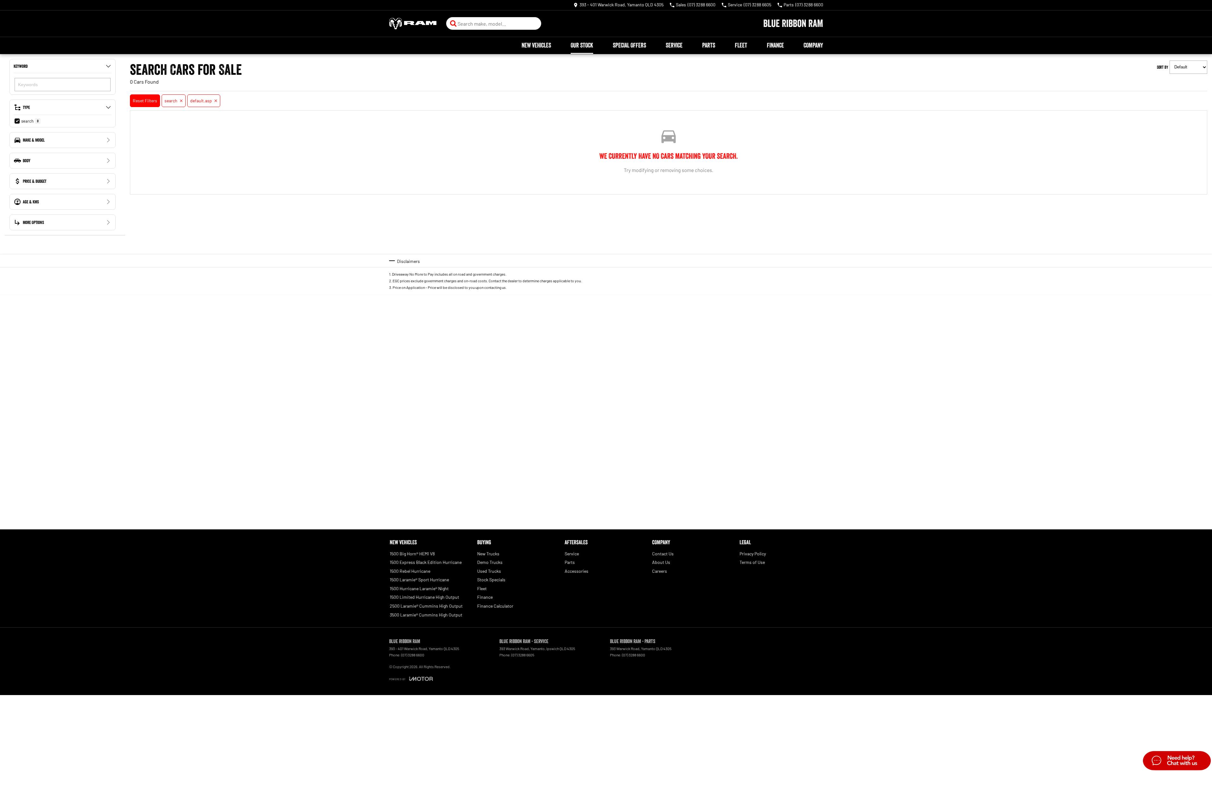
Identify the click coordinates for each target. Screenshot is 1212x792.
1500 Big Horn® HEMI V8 (412, 553)
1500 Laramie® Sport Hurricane (419, 579)
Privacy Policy (753, 553)
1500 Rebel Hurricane (410, 571)
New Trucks (488, 553)
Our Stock (582, 45)
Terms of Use (752, 562)
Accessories (576, 571)
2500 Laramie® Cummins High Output (426, 606)
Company (813, 45)
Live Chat (1176, 761)
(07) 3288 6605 (522, 655)
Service (674, 45)
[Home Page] (413, 23)
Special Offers (629, 45)
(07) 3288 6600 (412, 655)
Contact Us (663, 553)
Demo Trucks (490, 562)
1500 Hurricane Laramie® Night (419, 588)
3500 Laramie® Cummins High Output (426, 614)
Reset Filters (145, 100)
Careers (659, 571)
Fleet (741, 45)
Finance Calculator (495, 606)
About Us (661, 562)
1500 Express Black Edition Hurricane (426, 562)
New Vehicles (536, 45)
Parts (708, 45)
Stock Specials (491, 579)
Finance (775, 45)
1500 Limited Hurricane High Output (424, 597)
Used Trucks (489, 571)
